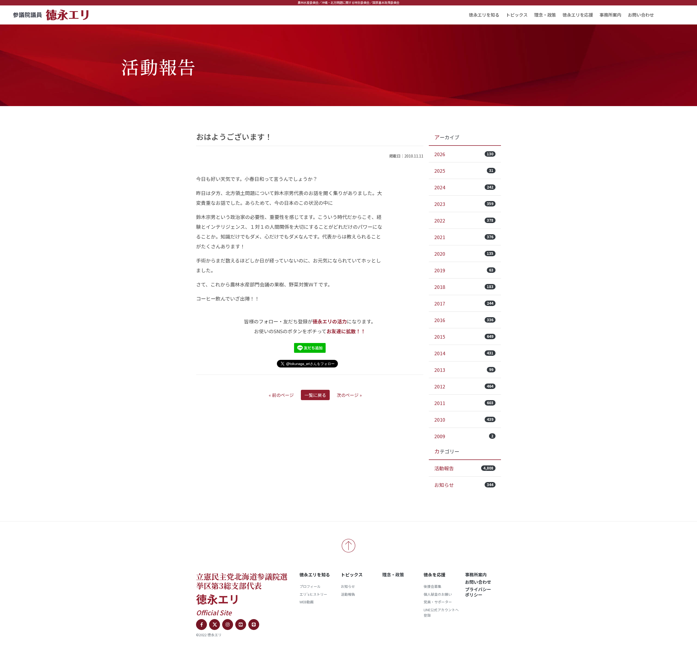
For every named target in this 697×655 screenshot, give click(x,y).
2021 (463, 236)
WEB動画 (306, 601)
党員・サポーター (438, 601)
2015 (463, 336)
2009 (463, 436)
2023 (463, 203)
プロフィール (310, 586)
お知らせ (463, 484)
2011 (463, 402)
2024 (463, 187)
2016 (463, 319)
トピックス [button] (517, 14)
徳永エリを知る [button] (484, 14)
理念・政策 (545, 14)
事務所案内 (610, 14)
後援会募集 (432, 586)
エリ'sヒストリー (313, 594)
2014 (463, 353)
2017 (463, 303)
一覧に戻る (315, 395)
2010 (463, 419)
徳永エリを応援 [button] (578, 14)
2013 (463, 369)
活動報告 (463, 468)
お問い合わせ (641, 14)
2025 (463, 170)
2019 (463, 270)
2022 (463, 220)
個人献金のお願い (438, 594)
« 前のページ (281, 395)
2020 (463, 253)
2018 (463, 286)
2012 (463, 386)
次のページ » (349, 395)
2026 (463, 153)
